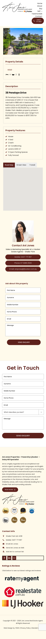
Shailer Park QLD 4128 (14, 536)
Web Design (8, 628)
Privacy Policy (26, 628)
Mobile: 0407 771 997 (23, 257)
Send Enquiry (24, 342)
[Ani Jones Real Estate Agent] (17, 3)
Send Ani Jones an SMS (15, 548)
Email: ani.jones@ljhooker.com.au (23, 269)
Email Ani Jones (12, 544)
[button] (23, 188)
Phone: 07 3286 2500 (23, 263)
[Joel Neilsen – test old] (22, 587)
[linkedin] (9, 558)
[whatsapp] (14, 558)
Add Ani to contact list (15, 551)
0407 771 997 (17, 540)
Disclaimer (36, 628)
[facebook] (4, 558)
